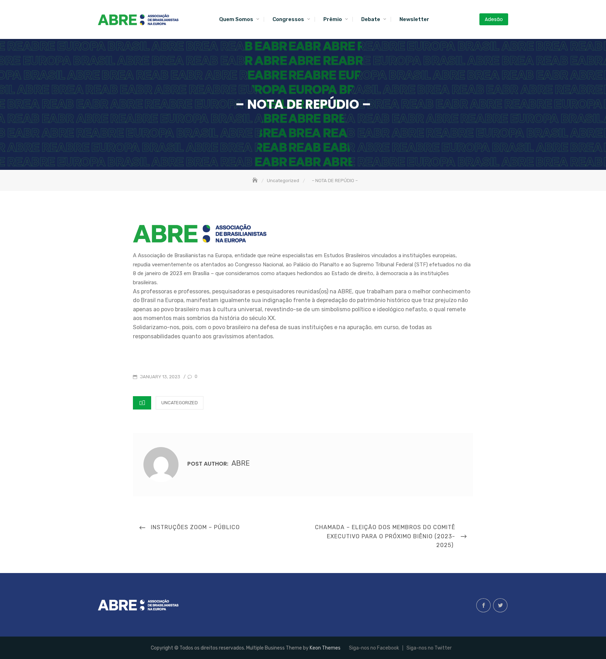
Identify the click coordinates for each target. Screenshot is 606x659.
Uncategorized (179, 402)
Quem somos (236, 19)
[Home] (256, 180)
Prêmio (332, 19)
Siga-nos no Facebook (483, 605)
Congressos (288, 19)
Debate (370, 19)
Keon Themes (325, 648)
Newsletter (414, 19)
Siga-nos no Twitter (500, 605)
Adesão (494, 19)
